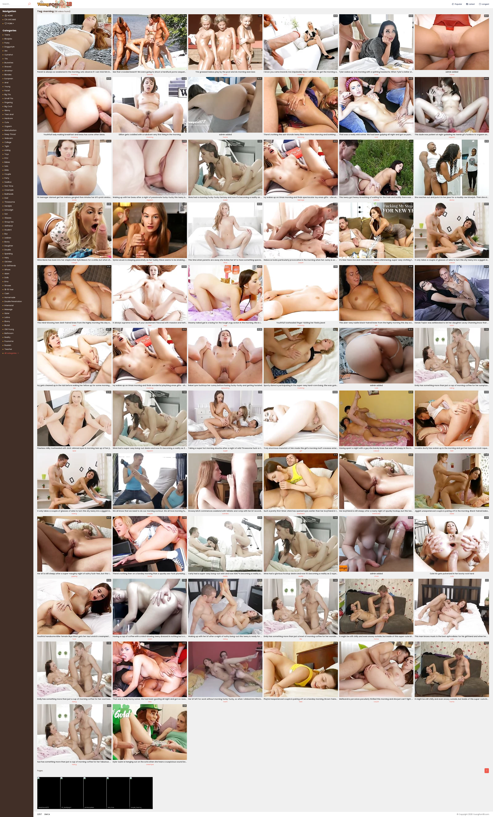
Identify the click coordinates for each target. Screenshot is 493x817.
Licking (7, 150)
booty (74, 200)
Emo (6, 281)
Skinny (7, 110)
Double (7, 249)
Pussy (7, 42)
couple (150, 513)
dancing (300, 137)
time (225, 263)
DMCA (47, 814)
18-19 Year (8, 289)
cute (376, 388)
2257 (39, 814)
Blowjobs (8, 38)
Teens (7, 35)
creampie (150, 764)
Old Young (9, 329)
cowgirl (74, 263)
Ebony (7, 321)
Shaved (7, 66)
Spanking (8, 253)
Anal (6, 82)
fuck (74, 639)
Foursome (8, 341)
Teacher (8, 349)
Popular (458, 4)
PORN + (11, 23)
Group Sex (9, 222)
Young (7, 86)
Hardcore (8, 118)
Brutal (7, 325)
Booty (7, 241)
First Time (8, 186)
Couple (7, 174)
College (7, 142)
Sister (6, 313)
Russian (7, 345)
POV (6, 158)
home (452, 74)
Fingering (8, 102)
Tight (6, 146)
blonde (150, 74)
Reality (7, 337)
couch (149, 263)
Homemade (9, 297)
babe (452, 513)
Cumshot (8, 54)
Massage (8, 309)
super (225, 200)
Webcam (8, 138)
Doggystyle (9, 46)
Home (10, 15)
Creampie (8, 190)
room (452, 325)
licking (74, 513)
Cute (6, 122)
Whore (7, 269)
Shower (7, 285)
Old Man (8, 261)
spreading (225, 388)
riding (452, 388)
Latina (7, 317)
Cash (6, 293)
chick (376, 576)
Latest (472, 4)
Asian (6, 273)
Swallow (7, 182)
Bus (6, 233)
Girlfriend (8, 226)
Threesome (9, 202)
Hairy (6, 257)
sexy (150, 702)
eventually (376, 513)
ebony (451, 200)
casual (452, 263)
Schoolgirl (8, 210)
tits (301, 639)
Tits (6, 58)
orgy (225, 325)
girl (301, 451)
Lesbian (7, 237)
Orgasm (8, 126)
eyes (74, 451)
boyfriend (301, 513)
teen (74, 325)
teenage (301, 200)
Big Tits (7, 94)
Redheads (8, 194)
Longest (485, 4)
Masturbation (10, 130)
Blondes (7, 74)
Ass (5, 50)
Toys (6, 154)
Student (8, 230)
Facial (7, 90)
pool (225, 74)
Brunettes (8, 62)
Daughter (8, 245)
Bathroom (8, 333)
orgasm (452, 137)
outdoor (376, 200)
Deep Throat (10, 134)
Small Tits (8, 98)
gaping (74, 576)
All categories (10, 353)
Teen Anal (8, 114)
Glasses (7, 218)
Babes (7, 162)
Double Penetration (13, 301)
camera (225, 513)
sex (74, 388)
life (376, 325)
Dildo (6, 170)
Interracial (8, 305)
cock (376, 74)
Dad (6, 198)
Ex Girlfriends (10, 265)
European (8, 78)
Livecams (12, 19)
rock (376, 137)
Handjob (8, 206)
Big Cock (8, 106)
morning (74, 74)
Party (6, 178)
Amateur (8, 70)
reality (225, 576)
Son (6, 214)
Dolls (6, 277)
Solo (6, 166)
